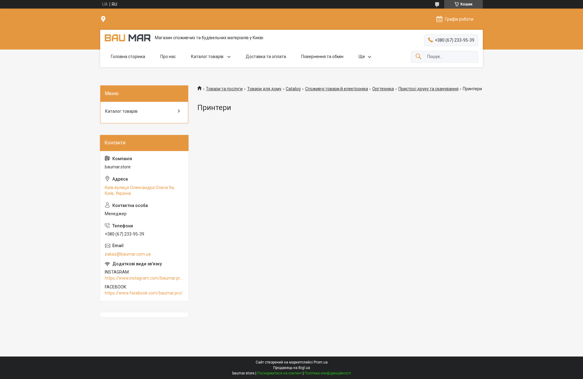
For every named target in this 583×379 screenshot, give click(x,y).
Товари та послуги (224, 88)
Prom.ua (321, 362)
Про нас (168, 56)
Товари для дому (264, 88)
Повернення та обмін (322, 56)
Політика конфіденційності (328, 373)
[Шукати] (418, 56)
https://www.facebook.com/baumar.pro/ (144, 293)
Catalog (293, 88)
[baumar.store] (127, 37)
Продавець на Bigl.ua (291, 368)
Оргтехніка (383, 88)
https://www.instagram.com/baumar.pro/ (144, 278)
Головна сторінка (128, 56)
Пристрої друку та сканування (428, 88)
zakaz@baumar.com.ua (128, 254)
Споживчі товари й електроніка (336, 88)
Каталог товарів (207, 56)
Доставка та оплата (266, 56)
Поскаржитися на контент (279, 373)
